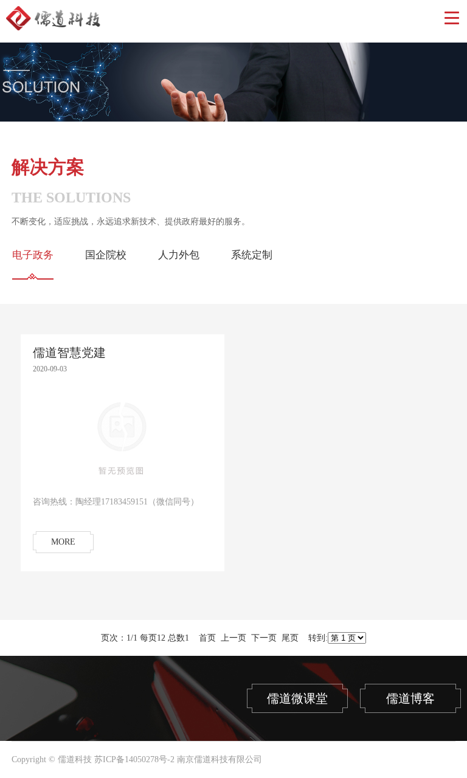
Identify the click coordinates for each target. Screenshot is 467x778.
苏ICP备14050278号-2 (134, 759)
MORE (63, 541)
